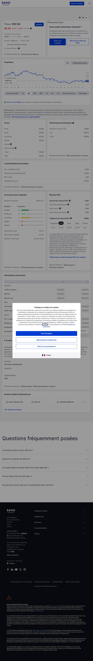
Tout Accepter (46, 333)
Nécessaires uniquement (46, 340)
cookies (45, 324)
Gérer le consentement (46, 346)
